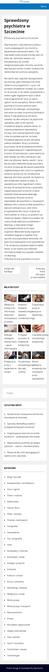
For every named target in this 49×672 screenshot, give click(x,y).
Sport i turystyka (15, 643)
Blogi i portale (14, 477)
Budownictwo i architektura (20, 483)
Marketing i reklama (17, 587)
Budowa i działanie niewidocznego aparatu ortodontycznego (26, 311)
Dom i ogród (13, 489)
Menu (44, 6)
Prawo (10, 618)
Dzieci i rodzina (14, 495)
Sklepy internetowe (16, 630)
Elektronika (12, 501)
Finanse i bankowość (17, 520)
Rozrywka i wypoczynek (18, 624)
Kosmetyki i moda (15, 557)
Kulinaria (11, 569)
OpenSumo (38, 668)
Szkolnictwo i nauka (17, 649)
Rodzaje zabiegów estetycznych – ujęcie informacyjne (10, 341)
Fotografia (12, 526)
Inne (9, 544)
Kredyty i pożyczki (16, 563)
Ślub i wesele (13, 637)
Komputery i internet (17, 550)
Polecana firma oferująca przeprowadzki (38, 273)
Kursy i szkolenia (15, 581)
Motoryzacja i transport (18, 606)
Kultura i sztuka (15, 575)
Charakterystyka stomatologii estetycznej (40, 338)
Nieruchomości (14, 612)
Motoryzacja (13, 600)
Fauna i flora (13, 507)
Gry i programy (14, 538)
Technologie (13, 655)
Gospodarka (13, 532)
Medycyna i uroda (15, 594)
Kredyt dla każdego (9, 270)
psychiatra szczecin (30, 258)
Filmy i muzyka (14, 513)
